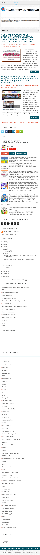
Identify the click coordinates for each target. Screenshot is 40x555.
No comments (16, 46)
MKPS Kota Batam (7, 456)
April (6, 253)
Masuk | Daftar (16, 2)
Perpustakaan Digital (8, 483)
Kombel (4, 414)
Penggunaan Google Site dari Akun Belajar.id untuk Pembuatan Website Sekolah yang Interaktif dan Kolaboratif (19, 79)
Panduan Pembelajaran (9, 467)
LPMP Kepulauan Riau (8, 309)
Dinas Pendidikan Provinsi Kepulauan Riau (14, 301)
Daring (4, 384)
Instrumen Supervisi (8, 403)
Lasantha (31, 551)
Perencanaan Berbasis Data (10, 478)
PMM (3, 486)
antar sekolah (6, 367)
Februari (7, 265)
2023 (4, 246)
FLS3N (4, 392)
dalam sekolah (6, 378)
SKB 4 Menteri (6, 519)
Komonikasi (5, 417)
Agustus (7, 251)
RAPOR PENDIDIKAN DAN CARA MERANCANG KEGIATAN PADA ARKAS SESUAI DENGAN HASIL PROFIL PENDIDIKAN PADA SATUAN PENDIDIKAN (23, 184)
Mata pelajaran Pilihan (8, 445)
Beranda (21, 122)
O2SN (4, 461)
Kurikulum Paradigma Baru (10, 434)
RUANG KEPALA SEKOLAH (10, 44)
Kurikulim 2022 (6, 425)
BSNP (4, 290)
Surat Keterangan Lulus (9, 527)
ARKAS (4, 370)
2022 (4, 249)
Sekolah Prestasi (7, 511)
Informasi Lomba (7, 400)
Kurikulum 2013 (6, 428)
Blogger (25, 280)
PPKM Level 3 (6, 489)
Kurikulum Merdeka (8, 431)
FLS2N (4, 389)
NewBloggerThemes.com (29, 552)
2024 (4, 244)
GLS (3, 395)
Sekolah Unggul (7, 514)
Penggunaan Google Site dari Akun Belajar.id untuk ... (19, 259)
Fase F (4, 387)
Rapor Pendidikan (7, 500)
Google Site (35, 85)
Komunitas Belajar (7, 420)
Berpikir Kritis (6, 373)
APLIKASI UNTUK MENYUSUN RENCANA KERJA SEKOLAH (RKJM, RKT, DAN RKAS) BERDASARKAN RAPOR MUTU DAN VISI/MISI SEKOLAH (23, 159)
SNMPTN (4, 323)
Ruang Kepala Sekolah (19, 548)
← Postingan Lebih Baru (9, 122)
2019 (4, 276)
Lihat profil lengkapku (9, 234)
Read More (34, 72)
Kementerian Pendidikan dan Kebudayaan (14, 306)
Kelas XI (4, 406)
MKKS (4, 450)
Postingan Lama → (32, 122)
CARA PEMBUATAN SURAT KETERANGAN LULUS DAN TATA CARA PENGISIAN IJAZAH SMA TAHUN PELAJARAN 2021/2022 (17, 38)
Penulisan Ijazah (28, 44)
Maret (7, 263)
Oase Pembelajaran (8, 312)
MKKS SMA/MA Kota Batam (10, 453)
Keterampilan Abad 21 (8, 409)
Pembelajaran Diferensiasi (10, 472)
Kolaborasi (4, 87)
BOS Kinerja (5, 376)
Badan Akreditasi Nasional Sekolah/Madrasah (16, 287)
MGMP (4, 447)
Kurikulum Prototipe (8, 436)
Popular (5, 153)
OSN (3, 464)
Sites (3, 516)
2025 (4, 242)
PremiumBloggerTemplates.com (12, 552)
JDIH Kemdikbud (7, 303)
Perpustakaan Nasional (9, 315)
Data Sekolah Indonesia (9, 298)
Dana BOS (5, 381)
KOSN (4, 423)
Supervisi (5, 525)
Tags (12, 153)
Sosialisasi (5, 522)
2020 (4, 273)
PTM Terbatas (6, 492)
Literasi (4, 442)
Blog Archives (21, 153)
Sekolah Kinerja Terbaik (9, 505)
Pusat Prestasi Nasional (9, 317)
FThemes (14, 551)
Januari (7, 268)
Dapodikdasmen (7, 295)
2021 (4, 271)
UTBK (4, 326)
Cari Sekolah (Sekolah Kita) (10, 292)
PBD (3, 469)
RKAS (4, 503)
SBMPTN (4, 320)
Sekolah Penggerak (8, 508)
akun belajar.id (27, 85)
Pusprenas (5, 497)
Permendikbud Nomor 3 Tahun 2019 (12, 481)
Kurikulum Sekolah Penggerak (11, 439)
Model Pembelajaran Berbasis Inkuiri (13, 458)
